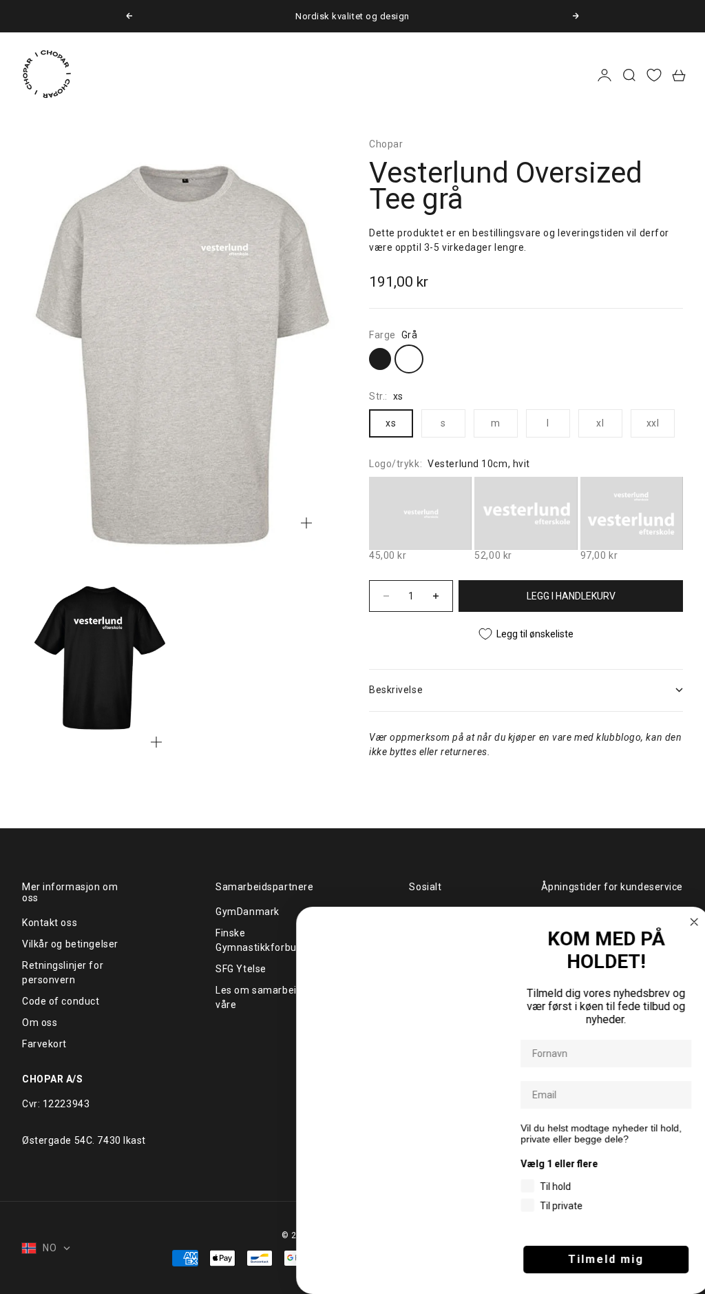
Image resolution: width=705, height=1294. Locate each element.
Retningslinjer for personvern (62, 972)
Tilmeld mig (602, 1259)
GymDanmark (247, 911)
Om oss (39, 1022)
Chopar (386, 144)
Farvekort (44, 1043)
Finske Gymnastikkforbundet (266, 940)
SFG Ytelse (240, 968)
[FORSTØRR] (306, 523)
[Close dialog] (690, 922)
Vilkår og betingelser (70, 943)
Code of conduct (60, 1001)
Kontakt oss (49, 922)
